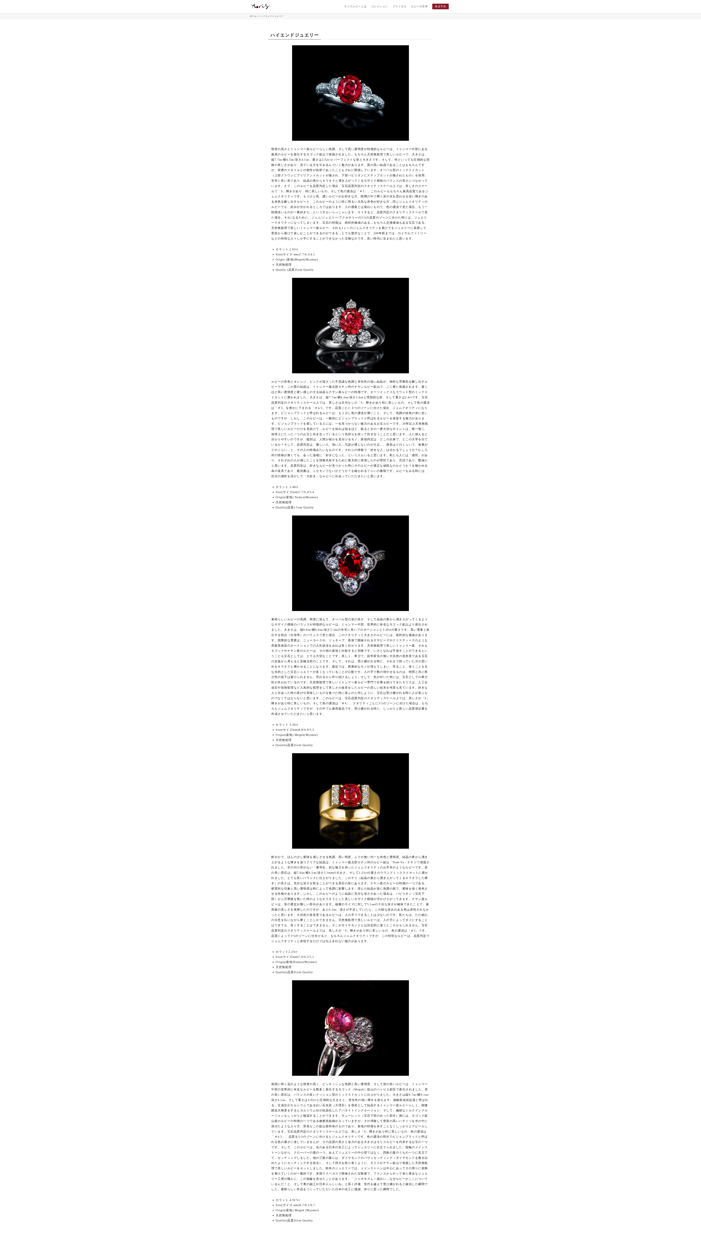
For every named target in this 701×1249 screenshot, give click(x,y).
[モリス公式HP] (260, 6)
